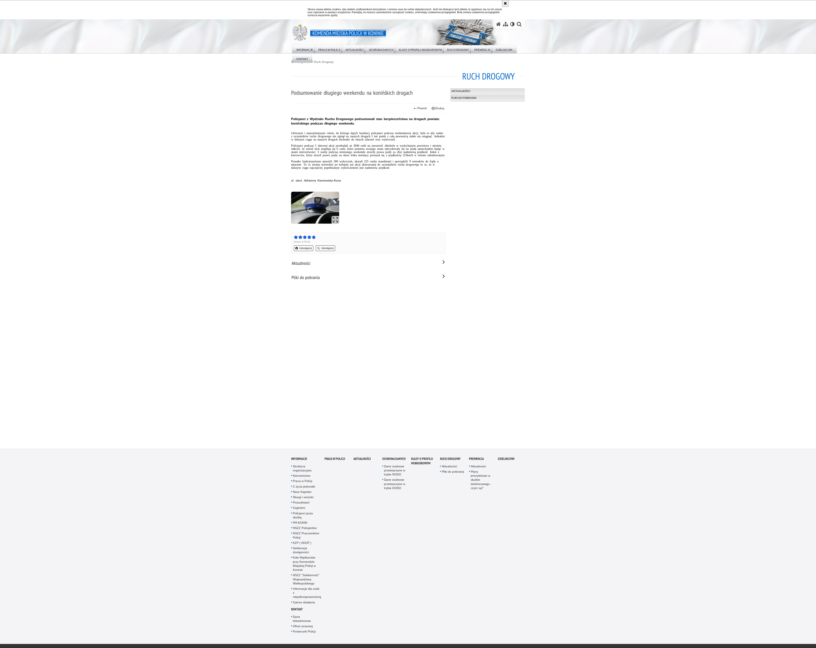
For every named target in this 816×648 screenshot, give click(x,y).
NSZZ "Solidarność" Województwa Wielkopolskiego (306, 579)
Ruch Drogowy (324, 62)
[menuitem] (304, 49)
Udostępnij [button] (305, 248)
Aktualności (460, 91)
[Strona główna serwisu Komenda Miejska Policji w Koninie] (498, 24)
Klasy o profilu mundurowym (422, 461)
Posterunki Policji (304, 632)
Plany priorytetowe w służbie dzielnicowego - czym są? (481, 480)
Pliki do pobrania (464, 97)
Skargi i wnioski (303, 497)
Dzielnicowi (506, 459)
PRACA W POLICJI (334, 459)
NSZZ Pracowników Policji (306, 535)
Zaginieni (299, 508)
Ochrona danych (394, 459)
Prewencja (476, 459)
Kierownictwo (301, 476)
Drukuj (439, 108)
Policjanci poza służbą (303, 515)
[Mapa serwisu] (505, 24)
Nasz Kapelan (302, 492)
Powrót (422, 108)
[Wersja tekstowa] (512, 24)
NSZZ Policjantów (305, 528)
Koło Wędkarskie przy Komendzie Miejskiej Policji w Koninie (304, 564)
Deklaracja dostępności (301, 550)
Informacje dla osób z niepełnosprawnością (307, 593)
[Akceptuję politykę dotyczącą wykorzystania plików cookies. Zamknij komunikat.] (505, 3)
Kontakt (297, 609)
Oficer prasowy (303, 626)
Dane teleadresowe (302, 619)
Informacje (299, 459)
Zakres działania (304, 602)
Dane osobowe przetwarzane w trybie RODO (394, 470)
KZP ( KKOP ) (302, 543)
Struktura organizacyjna (302, 468)
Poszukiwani (301, 503)
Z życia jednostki (304, 486)
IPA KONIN (300, 523)
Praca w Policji (302, 481)
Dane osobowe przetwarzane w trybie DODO (394, 484)
